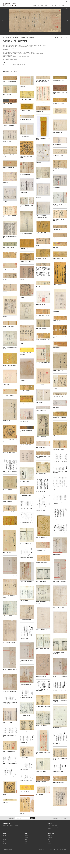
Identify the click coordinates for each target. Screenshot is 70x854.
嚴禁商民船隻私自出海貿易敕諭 (59, 417)
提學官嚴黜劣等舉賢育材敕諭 (42, 781)
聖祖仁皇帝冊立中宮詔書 (58, 370)
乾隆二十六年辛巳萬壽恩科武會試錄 (43, 649)
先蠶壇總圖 (38, 162)
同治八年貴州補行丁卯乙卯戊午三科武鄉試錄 (60, 653)
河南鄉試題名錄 (6, 384)
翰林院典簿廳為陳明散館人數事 (59, 533)
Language (65, 1)
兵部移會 (5, 291)
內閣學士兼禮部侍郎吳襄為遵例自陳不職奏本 (10, 155)
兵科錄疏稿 (22, 279)
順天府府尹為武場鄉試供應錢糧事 (60, 690)
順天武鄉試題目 (56, 311)
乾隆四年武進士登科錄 (41, 771)
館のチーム (27, 843)
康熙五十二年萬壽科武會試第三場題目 (26, 234)
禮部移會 (38, 286)
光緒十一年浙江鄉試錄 (24, 481)
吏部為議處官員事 (23, 742)
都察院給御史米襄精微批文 (8, 125)
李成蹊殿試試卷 (23, 86)
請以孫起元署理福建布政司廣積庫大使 (60, 488)
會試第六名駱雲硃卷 (7, 94)
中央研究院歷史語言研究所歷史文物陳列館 (9, 4)
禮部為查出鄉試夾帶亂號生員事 (9, 512)
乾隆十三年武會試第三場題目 (26, 463)
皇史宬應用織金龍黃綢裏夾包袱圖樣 (10, 440)
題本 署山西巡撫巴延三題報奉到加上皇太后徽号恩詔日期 (43, 81)
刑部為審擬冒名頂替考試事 (58, 519)
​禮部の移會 (5, 279)
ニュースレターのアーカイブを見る (59, 818)
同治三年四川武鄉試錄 (7, 489)
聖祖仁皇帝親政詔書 (57, 247)
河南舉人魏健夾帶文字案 (25, 731)
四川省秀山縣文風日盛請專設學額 (60, 462)
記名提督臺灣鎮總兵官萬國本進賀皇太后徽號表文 (26, 353)
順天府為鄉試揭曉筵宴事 (58, 771)
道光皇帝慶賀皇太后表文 (41, 447)
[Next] (67, 21)
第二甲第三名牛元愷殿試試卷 (26, 581)
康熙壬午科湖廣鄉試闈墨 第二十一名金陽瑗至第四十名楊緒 (43, 216)
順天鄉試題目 (5, 316)
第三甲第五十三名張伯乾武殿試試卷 (43, 753)
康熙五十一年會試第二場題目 (59, 634)
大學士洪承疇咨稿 (56, 238)
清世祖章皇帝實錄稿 (7, 141)
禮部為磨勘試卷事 (56, 743)
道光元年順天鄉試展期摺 (41, 562)
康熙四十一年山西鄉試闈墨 (41, 725)
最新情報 (59, 1)
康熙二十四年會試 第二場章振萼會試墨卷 (59, 220)
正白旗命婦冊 (22, 380)
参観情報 (4, 835)
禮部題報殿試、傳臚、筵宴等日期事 (27, 37)
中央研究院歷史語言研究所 (7, 849)
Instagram (50, 837)
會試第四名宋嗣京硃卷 (41, 676)
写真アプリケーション (7, 845)
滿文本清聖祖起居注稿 (57, 132)
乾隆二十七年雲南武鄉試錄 (25, 543)
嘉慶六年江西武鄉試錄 (41, 581)
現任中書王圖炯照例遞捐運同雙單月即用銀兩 (60, 472)
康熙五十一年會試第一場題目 (42, 629)
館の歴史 (27, 837)
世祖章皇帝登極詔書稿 (57, 229)
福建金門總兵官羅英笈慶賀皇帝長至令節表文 (43, 139)
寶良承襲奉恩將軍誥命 (7, 103)
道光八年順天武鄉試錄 (57, 727)
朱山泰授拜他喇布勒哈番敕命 (26, 111)
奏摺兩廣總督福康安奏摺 (58, 396)
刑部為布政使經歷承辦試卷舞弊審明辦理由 (60, 759)
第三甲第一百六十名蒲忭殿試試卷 (10, 575)
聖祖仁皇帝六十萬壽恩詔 (41, 328)
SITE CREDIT (7, 850)
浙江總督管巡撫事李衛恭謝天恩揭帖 (60, 169)
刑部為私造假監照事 (40, 491)
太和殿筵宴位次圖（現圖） (25, 321)
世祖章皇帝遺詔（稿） (24, 248)
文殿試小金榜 (22, 813)
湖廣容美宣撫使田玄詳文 (25, 174)
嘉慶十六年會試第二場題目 (25, 619)
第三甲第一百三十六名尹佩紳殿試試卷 (26, 661)
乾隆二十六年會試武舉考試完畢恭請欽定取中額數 (43, 689)
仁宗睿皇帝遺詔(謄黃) (57, 285)
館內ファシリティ (6, 843)
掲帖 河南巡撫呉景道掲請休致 (9, 81)
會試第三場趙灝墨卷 (57, 554)
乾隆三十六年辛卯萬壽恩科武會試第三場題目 (10, 348)
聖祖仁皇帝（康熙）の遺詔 (25, 99)
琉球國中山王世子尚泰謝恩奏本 (9, 269)
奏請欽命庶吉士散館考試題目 (26, 780)
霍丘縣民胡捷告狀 (6, 182)
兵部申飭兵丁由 (56, 115)
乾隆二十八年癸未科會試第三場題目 (10, 237)
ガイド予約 (5, 837)
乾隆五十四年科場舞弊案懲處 (9, 751)
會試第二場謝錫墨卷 (40, 102)
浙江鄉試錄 (38, 197)
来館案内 (34, 5)
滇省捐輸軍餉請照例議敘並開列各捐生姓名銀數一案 (10, 702)
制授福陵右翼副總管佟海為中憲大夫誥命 (26, 431)
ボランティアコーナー (42, 849)
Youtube (49, 843)
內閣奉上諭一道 (39, 111)
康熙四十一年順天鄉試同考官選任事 (10, 736)
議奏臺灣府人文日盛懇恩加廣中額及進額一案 (60, 701)
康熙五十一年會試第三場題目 (9, 642)
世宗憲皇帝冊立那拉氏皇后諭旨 (9, 365)
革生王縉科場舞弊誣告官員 (25, 495)
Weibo (49, 845)
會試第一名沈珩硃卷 (24, 421)
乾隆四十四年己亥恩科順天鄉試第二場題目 (26, 342)
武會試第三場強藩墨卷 (24, 638)
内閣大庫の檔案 (16, 37)
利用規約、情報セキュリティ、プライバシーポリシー (58, 849)
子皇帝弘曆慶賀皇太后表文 (8, 395)
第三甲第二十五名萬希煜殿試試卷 (60, 676)
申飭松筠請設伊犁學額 (41, 473)
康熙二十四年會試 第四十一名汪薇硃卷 (26, 206)
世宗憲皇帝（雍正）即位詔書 (42, 258)
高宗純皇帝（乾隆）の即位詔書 (9, 259)
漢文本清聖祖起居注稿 (24, 136)
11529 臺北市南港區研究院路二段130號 (10, 825)
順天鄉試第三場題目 (57, 807)
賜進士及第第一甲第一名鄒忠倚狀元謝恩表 (43, 457)
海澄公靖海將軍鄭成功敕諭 (58, 449)
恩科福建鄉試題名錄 (40, 304)
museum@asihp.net (6, 828)
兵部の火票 (22, 297)
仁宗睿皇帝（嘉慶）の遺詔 (25, 261)
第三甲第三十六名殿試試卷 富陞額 (43, 363)
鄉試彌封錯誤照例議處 (7, 501)
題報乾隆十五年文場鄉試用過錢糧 (26, 557)
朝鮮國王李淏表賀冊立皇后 (8, 326)
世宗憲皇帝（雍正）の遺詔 (58, 258)
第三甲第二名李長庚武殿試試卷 (59, 581)
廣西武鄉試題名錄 (56, 187)
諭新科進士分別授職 (7, 526)
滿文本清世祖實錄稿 (57, 144)
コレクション (47, 5)
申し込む (32, 818)
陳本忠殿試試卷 (56, 407)
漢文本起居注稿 (39, 402)
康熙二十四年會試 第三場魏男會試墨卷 (9, 216)
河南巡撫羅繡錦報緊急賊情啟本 (9, 167)
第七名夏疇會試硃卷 (7, 552)
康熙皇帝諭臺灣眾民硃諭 (25, 791)
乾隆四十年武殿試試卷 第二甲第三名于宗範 (59, 205)
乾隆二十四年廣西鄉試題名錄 (42, 537)
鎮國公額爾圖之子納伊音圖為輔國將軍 (60, 92)
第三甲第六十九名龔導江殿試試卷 (26, 684)
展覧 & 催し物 (40, 5)
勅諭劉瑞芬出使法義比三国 (58, 80)
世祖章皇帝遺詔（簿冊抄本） (9, 247)
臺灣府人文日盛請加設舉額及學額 (10, 471)
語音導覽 (4, 839)
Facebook (50, 835)
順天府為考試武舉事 (24, 769)
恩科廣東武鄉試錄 (23, 192)
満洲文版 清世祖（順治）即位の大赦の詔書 (43, 233)
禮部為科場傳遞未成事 (24, 758)
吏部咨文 (38, 245)
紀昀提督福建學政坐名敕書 (58, 103)
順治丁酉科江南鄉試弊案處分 (42, 511)
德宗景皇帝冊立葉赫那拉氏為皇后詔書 (60, 336)
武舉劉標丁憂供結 (6, 420)
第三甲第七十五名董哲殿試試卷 (9, 691)
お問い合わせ (27, 845)
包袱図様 (5, 794)
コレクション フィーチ (29, 839)
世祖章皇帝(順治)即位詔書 (58, 782)
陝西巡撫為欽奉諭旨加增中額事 (26, 697)
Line (49, 839)
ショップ (63, 5)
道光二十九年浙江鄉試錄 (25, 715)
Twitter (49, 841)
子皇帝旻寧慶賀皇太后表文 (25, 119)
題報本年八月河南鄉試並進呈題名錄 (26, 523)
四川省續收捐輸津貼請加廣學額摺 (43, 706)
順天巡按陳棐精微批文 (41, 385)
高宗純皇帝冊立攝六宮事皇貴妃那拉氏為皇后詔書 (43, 340)
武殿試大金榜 (5, 802)
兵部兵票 (38, 178)
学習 (52, 5)
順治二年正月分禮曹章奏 (58, 436)
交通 (3, 841)
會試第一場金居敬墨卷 (41, 410)
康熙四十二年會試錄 (24, 600)
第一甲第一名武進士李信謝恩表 (9, 777)
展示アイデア (27, 841)
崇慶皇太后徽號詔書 (57, 320)
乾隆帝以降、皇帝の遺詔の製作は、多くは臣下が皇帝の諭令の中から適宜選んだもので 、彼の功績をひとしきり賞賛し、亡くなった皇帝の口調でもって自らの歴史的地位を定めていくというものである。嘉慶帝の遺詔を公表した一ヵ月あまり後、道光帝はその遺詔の (43, 272)
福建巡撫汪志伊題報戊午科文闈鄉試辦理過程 (60, 502)
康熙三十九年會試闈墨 (7, 722)
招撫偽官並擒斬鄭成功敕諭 (25, 391)
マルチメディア (57, 5)
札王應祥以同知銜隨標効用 (41, 436)
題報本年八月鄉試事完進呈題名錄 (10, 764)
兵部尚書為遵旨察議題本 (58, 155)
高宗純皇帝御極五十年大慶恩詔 (42, 315)
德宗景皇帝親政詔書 (57, 347)
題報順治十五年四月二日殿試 (26, 508)
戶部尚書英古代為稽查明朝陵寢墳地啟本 (26, 445)
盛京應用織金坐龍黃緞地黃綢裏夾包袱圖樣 (26, 157)
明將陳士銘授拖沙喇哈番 (25, 404)
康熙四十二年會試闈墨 (7, 616)
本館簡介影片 (27, 835)
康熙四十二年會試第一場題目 (59, 607)
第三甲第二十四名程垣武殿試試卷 (10, 669)
